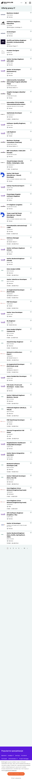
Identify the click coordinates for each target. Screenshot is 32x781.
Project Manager (24, 758)
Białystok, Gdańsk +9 (13, 295)
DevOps (17, 755)
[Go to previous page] (4, 548)
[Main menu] (30, 2)
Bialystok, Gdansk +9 (13, 370)
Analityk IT (11, 755)
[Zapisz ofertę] (31, 13)
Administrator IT (13, 758)
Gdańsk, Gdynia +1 (12, 241)
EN (21, 2)
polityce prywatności (11, 770)
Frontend (24, 755)
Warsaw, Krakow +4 (13, 87)
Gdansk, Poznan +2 (12, 358)
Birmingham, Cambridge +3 (15, 27)
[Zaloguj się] (26, 2)
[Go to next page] (27, 548)
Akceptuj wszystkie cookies (16, 774)
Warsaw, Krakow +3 (13, 146)
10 (24, 548)
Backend (3, 755)
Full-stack (4, 758)
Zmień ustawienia (16, 778)
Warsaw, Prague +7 (13, 46)
